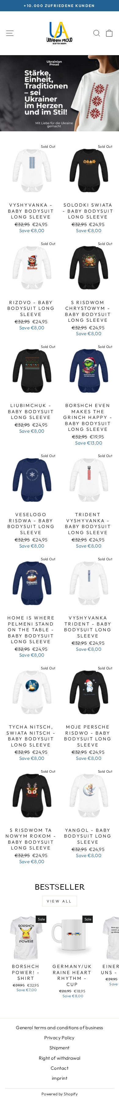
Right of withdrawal (60, 1058)
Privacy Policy (59, 1038)
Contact (59, 1068)
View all (59, 901)
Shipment (59, 1048)
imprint (59, 1078)
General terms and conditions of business (59, 1027)
